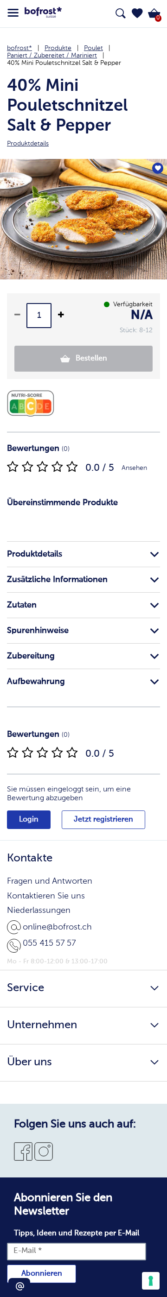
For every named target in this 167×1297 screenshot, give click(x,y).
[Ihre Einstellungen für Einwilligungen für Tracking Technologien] (151, 1281)
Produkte (58, 48)
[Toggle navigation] (13, 13)
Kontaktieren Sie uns (46, 896)
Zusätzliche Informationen (57, 580)
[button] (137, 13)
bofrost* (19, 48)
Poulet (93, 48)
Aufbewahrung (36, 681)
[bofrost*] (43, 14)
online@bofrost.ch (57, 927)
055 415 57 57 (49, 943)
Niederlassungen (39, 910)
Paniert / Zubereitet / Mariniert (52, 55)
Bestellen (90, 358)
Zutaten (22, 605)
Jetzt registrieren (103, 819)
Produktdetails (34, 554)
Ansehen (134, 468)
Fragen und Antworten (49, 881)
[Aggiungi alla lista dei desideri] (157, 168)
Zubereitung (31, 656)
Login (29, 819)
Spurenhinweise (38, 630)
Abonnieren (41, 1274)
